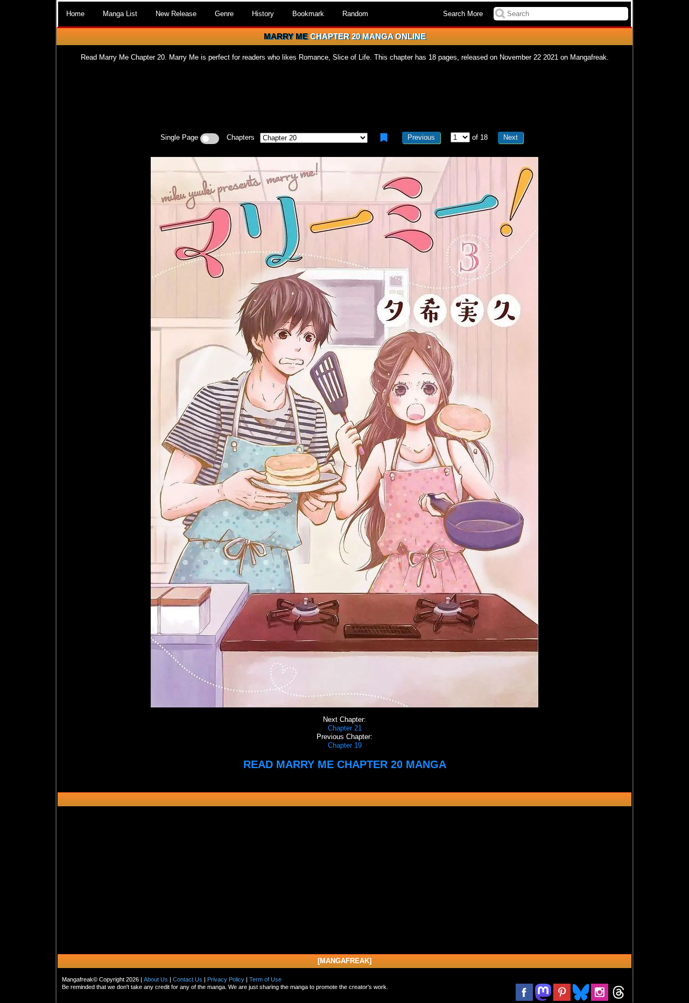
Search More (463, 14)
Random (355, 14)
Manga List (120, 14)
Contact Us (187, 979)
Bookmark (308, 14)
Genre (224, 14)
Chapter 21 (345, 728)
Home (75, 14)
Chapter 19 (345, 745)
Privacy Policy (225, 979)
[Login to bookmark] (384, 138)
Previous (421, 137)
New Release (176, 14)
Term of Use (265, 979)
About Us (156, 979)
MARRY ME (286, 36)
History (263, 14)
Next (510, 137)
